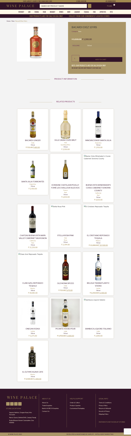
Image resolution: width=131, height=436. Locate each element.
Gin (29, 12)
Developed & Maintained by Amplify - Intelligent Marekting (90, 434)
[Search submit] (89, 6)
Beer (68, 12)
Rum (44, 12)
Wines (61, 12)
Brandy (52, 12)
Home (8, 21)
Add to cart (100, 59)
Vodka (36, 12)
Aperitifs (103, 12)
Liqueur (77, 12)
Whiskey (21, 12)
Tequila (86, 12)
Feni (94, 12)
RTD (111, 12)
